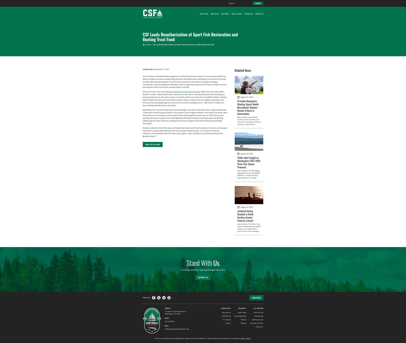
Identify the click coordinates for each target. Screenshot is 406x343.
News (148, 44)
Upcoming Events (240, 316)
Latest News (242, 312)
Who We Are (226, 312)
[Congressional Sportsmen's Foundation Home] (153, 13)
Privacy (242, 338)
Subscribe (256, 297)
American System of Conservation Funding (183, 92)
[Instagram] (169, 297)
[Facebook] (153, 297)
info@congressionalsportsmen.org (177, 329)
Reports (243, 323)
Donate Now (259, 316)
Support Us (203, 277)
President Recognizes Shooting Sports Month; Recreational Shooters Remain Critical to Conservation (248, 107)
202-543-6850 (169, 321)
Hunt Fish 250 (258, 312)
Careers (228, 323)
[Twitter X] (158, 297)
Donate (258, 3)
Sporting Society (257, 320)
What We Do (226, 316)
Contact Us (259, 327)
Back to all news (152, 144)
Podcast (243, 320)
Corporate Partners (256, 323)
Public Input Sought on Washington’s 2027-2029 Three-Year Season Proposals (248, 162)
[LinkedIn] (164, 297)
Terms (248, 338)
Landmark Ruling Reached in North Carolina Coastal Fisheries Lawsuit (245, 215)
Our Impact (227, 320)
